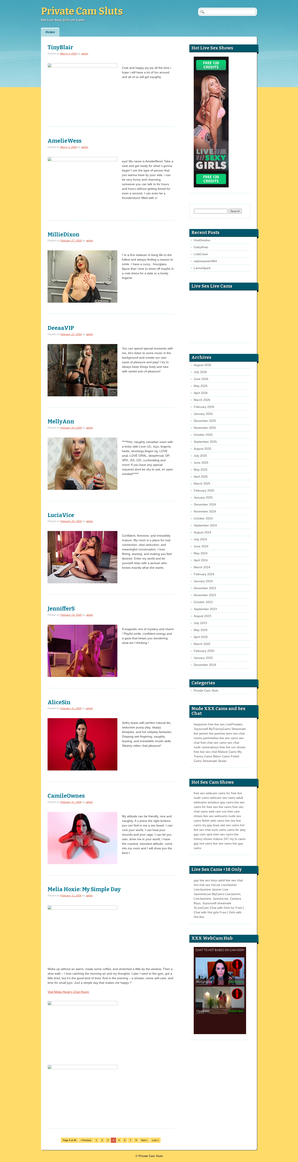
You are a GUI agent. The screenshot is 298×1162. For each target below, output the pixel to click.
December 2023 (205, 588)
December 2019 (205, 665)
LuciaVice (61, 515)
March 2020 (202, 644)
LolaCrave (201, 254)
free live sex (216, 724)
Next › (144, 1140)
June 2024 (201, 546)
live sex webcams (215, 816)
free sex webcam (205, 793)
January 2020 (203, 658)
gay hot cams (203, 843)
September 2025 (205, 441)
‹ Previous (85, 1140)
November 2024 (205, 511)
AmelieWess (64, 140)
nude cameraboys (206, 747)
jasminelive (211, 738)
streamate (224, 903)
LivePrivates (234, 724)
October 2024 (203, 518)
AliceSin (59, 702)
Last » (155, 1140)
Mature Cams (227, 751)
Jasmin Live (220, 889)
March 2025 (202, 483)
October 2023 (203, 602)
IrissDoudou (202, 240)
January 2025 (203, 497)
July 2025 (200, 455)
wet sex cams (229, 825)
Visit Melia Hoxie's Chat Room (68, 992)
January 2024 (203, 581)
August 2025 (202, 448)
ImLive (215, 885)
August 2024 (202, 532)
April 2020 (201, 637)
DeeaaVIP (61, 328)
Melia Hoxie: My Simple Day (84, 889)
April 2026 (201, 393)
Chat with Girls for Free (226, 907)
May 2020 (200, 630)
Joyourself (201, 729)
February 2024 (204, 574)
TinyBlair (60, 47)
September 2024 (205, 525)
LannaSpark (202, 268)
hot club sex (202, 885)
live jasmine (217, 733)
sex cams (220, 742)
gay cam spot (203, 834)
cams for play (236, 829)
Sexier (222, 761)
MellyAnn (61, 421)
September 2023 (205, 609)
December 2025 (205, 420)
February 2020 (204, 651)
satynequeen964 (205, 261)
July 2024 (200, 539)
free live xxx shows (232, 747)
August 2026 (202, 365)
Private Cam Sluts (82, 11)
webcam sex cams (222, 797)
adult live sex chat (230, 880)
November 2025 (205, 427)
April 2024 (201, 560)
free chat (206, 742)
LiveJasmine (202, 889)
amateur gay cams (220, 802)
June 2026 (201, 379)
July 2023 (200, 623)
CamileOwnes (66, 795)
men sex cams (223, 834)
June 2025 (201, 462)
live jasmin (201, 733)
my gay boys (210, 825)
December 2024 (205, 504)
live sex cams (228, 738)
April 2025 (201, 476)
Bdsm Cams (221, 756)
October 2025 (203, 434)
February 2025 (204, 490)
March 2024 (202, 567)
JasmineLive (202, 894)
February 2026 (204, 407)
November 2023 (205, 595)
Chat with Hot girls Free (210, 912)
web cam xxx (218, 811)
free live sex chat (205, 751)
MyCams (218, 894)
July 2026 (200, 372)
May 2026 (200, 386)
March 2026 (202, 400)
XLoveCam (201, 907)
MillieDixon (63, 234)
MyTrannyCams (220, 729)
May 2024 (200, 553)
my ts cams (237, 839)
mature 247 (221, 839)
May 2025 (200, 469)
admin (84, 53)
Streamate (238, 729)
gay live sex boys (205, 880)
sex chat (233, 742)
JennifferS (61, 608)
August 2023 (202, 616)
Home (50, 32)
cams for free (227, 793)
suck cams (219, 829)
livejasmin (200, 724)
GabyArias (201, 247)
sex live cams (222, 807)
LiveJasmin (229, 885)
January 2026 (203, 414)
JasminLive (220, 898)
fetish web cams (213, 820)
